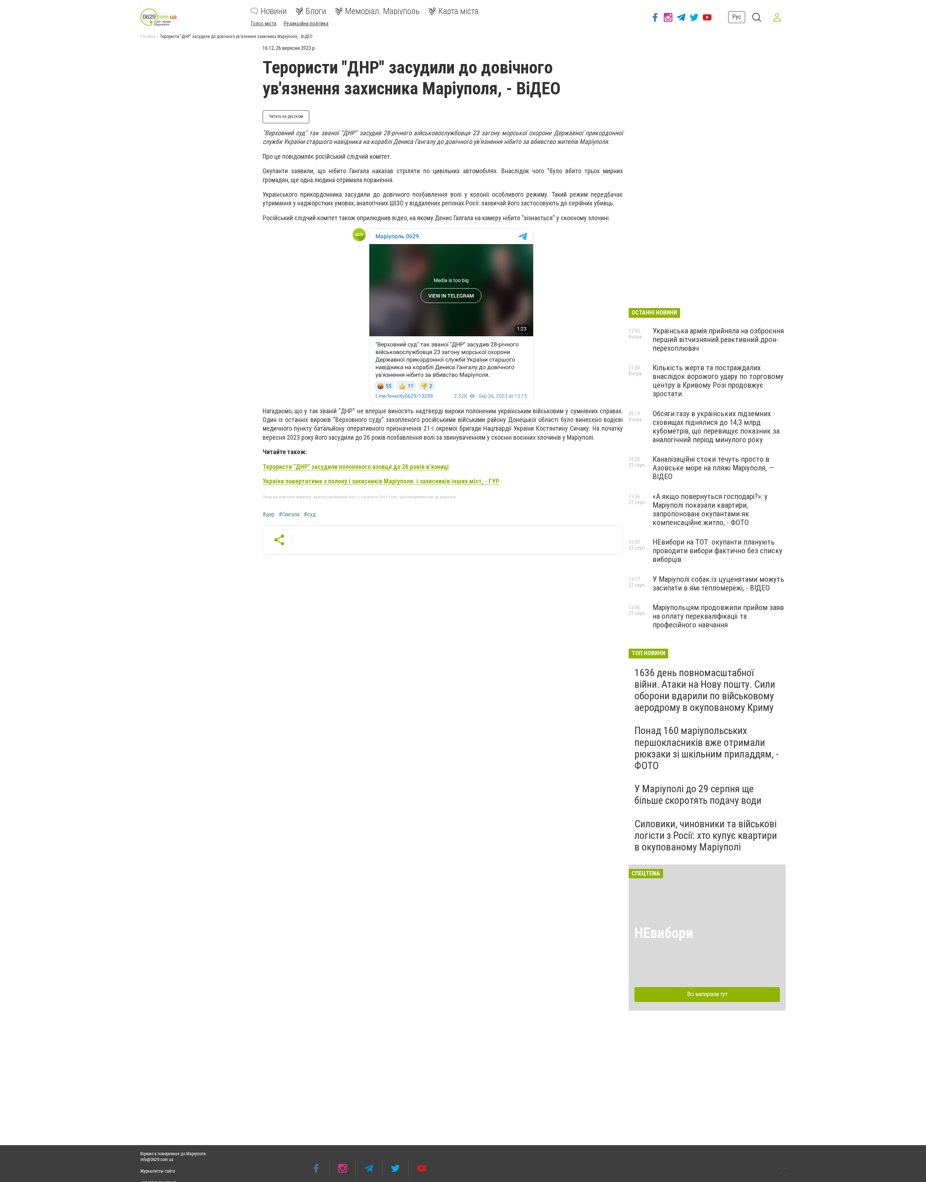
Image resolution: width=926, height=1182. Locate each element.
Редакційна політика (306, 23)
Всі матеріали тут (707, 994)
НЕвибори (663, 933)
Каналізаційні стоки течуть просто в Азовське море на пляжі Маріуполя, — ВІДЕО (713, 468)
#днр (269, 514)
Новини (274, 11)
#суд (310, 514)
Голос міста (263, 23)
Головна (148, 36)
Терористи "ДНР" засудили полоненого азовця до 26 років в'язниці (356, 466)
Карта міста (458, 11)
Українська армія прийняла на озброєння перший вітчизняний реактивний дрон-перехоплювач (718, 340)
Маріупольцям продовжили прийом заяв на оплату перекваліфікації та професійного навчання (718, 616)
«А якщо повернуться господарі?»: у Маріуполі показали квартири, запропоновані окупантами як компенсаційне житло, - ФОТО (710, 509)
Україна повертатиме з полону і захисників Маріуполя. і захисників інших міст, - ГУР (381, 481)
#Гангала (289, 514)
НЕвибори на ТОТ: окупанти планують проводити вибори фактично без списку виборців (717, 551)
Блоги (316, 11)
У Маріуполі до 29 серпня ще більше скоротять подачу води (697, 794)
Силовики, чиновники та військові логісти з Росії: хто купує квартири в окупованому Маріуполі (705, 835)
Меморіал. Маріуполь (382, 11)
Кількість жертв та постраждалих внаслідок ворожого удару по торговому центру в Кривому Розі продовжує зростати (718, 380)
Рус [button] (736, 16)
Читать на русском (286, 116)
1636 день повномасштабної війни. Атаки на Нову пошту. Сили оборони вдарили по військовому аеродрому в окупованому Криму (704, 690)
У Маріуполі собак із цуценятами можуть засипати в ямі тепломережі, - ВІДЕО (718, 583)
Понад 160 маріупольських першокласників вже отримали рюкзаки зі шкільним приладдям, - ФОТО (706, 748)
